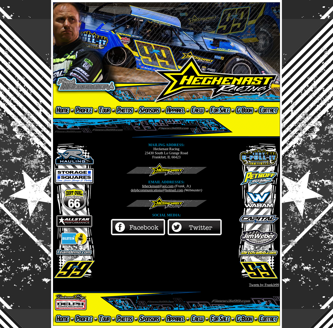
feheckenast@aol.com (158, 186)
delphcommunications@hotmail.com (157, 190)
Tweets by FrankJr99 (264, 285)
